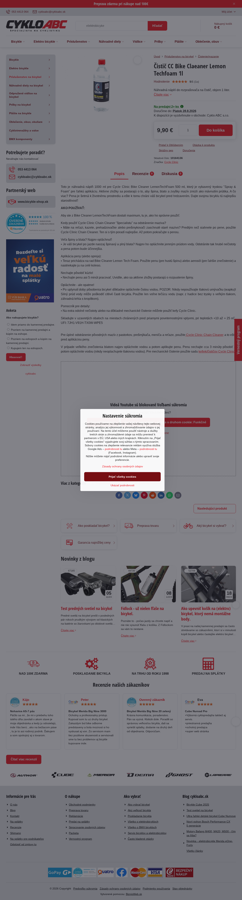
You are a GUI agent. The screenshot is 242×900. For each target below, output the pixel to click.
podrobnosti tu (113, 448)
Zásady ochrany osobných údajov (122, 466)
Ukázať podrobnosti (122, 485)
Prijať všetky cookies (122, 476)
